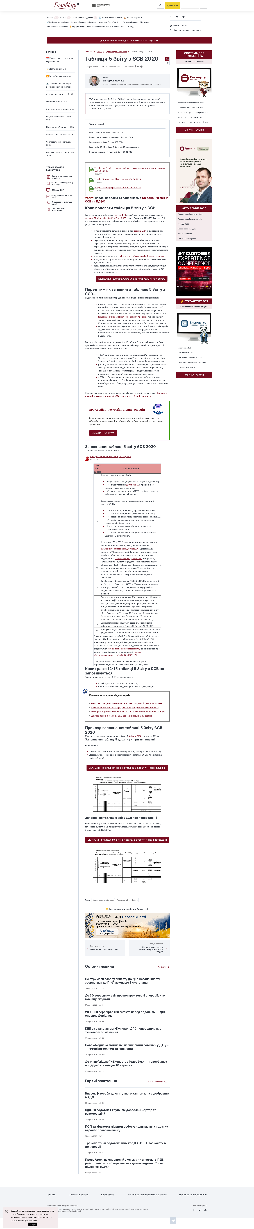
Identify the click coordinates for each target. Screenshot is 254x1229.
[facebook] (170, 17)
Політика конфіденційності (193, 1194)
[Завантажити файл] (91, 169)
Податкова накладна (187, 228)
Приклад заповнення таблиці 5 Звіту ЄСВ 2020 (110, 152)
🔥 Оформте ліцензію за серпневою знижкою (90, 26)
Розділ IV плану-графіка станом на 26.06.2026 (117, 187)
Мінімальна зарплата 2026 (59, 134)
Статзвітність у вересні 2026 (60, 94)
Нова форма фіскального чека (191, 102)
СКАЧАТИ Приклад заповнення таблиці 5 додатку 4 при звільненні (127, 767)
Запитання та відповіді (84, 17)
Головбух (89, 52)
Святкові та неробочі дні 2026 (58, 143)
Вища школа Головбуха (57, 26)
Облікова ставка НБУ (56, 101)
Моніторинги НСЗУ (186, 352)
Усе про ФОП (183, 224)
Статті (65, 17)
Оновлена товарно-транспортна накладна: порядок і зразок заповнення (127, 703)
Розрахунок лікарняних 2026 (190, 214)
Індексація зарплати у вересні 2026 (193, 112)
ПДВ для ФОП (57, 190)
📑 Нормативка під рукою (110, 17)
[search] (160, 5)
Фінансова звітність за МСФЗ (61, 203)
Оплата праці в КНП (186, 367)
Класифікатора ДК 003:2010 (128, 558)
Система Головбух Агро (110, 22)
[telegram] (177, 17)
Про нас (115, 26)
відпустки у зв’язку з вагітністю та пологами (142, 256)
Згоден (33, 1224)
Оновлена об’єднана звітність (190, 107)
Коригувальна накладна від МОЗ (192, 362)
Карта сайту (107, 1194)
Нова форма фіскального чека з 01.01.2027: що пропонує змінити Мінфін (128, 711)
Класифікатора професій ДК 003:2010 (120, 548)
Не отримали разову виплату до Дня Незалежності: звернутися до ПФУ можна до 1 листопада (123, 980)
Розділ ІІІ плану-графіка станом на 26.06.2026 (117, 179)
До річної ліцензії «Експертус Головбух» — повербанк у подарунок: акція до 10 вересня (126, 1063)
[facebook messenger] (183, 17)
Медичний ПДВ (184, 347)
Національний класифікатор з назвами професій (122, 316)
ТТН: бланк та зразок (187, 238)
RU (167, 63)
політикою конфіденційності (37, 1217)
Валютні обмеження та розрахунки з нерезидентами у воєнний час (124, 707)
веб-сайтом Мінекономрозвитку (124, 648)
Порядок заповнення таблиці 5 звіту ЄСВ (110, 456)
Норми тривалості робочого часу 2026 (60, 118)
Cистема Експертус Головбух (84, 22)
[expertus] (100, 5)
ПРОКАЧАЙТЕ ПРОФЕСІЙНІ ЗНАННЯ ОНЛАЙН (117, 409)
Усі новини (162, 967)
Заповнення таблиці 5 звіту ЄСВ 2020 (106, 142)
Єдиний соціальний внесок (116, 52)
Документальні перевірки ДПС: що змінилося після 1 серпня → (129, 40)
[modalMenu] (203, 5)
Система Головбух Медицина (136, 22)
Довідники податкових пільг (60, 109)
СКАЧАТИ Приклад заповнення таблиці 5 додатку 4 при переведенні (127, 839)
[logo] (66, 5)
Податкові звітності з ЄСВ (127, 900)
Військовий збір (185, 233)
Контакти (51, 1194)
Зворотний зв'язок (79, 1194)
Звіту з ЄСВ (120, 214)
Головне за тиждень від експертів (109, 695)
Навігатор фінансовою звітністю (61, 177)
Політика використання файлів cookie (147, 1194)
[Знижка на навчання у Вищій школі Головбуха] (127, 925)
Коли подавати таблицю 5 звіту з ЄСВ (106, 132)
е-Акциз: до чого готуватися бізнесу (193, 122)
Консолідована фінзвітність (58, 209)
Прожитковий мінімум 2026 (60, 127)
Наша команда (128, 26)
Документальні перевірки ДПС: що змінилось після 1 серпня (121, 715)
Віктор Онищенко (113, 80)
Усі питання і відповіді (157, 1081)
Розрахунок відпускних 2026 (190, 219)
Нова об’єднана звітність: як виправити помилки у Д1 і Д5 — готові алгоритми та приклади (127, 1046)
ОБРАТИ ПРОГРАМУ (103, 433)
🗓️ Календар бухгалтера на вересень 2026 (59, 60)
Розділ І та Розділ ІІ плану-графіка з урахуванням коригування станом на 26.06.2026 (129, 169)
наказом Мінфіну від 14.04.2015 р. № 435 (105, 218)
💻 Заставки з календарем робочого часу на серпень (59, 85)
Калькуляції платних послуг (190, 357)
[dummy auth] (190, 5)
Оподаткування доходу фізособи (62, 183)
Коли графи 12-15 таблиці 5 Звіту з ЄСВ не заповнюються (115, 147)
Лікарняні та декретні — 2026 (190, 117)
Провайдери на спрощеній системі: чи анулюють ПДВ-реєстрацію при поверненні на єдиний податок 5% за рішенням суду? (125, 1163)
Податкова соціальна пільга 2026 (60, 154)
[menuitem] (53, 17)
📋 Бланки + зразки (133, 17)
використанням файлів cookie (24, 1220)
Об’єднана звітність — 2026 (61, 196)
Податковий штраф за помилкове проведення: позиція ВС (131, 278)
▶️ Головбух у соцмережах (59, 76)
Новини (52, 17)
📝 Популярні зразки (56, 68)
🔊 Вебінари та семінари (58, 22)
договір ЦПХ (140, 230)
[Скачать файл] (87, 458)
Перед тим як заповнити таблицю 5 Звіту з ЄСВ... (111, 137)
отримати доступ (194, 130)
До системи (172, 5)
